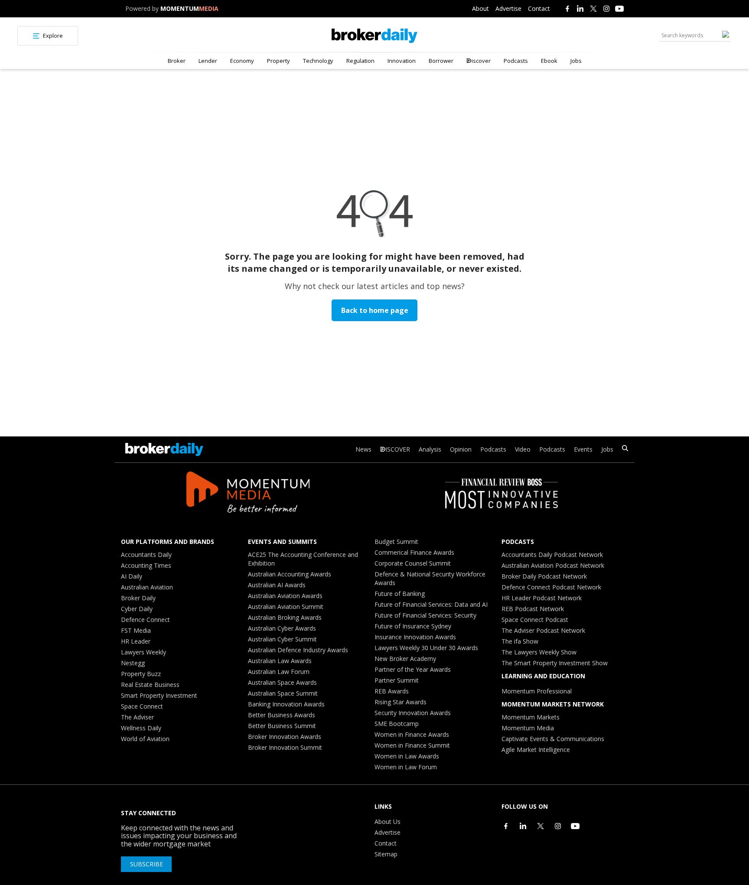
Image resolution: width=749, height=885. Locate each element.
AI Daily (131, 576)
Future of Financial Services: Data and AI (431, 604)
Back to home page (374, 310)
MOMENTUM (189, 8)
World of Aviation (145, 739)
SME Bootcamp (396, 723)
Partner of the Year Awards (412, 669)
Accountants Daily (146, 554)
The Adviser (137, 717)
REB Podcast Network (533, 609)
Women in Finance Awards (411, 734)
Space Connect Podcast (535, 619)
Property (278, 61)
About (480, 8)
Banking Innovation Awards (286, 704)
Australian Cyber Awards (282, 628)
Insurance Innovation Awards (415, 637)
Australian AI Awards (277, 585)
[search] (625, 449)
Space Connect (142, 706)
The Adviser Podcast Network (543, 630)
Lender (208, 61)
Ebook (549, 61)
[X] (593, 8)
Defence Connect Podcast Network (551, 587)
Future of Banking (399, 593)
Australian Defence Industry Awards (298, 650)
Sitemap (385, 854)
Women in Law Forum (405, 767)
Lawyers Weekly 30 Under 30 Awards (426, 648)
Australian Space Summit (283, 693)
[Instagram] (606, 8)
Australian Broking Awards (285, 617)
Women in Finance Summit (412, 745)
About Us (387, 821)
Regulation (360, 61)
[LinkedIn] (580, 8)
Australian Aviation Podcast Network (553, 565)
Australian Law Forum (278, 671)
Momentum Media (528, 728)
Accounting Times (146, 565)
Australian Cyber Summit (282, 639)
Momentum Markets (531, 717)
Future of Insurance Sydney (412, 626)
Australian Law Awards (280, 661)
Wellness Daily (141, 728)
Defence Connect (145, 619)
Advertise (508, 8)
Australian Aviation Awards (285, 596)
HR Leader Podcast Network (542, 598)
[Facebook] (567, 8)
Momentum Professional (537, 691)
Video (523, 449)
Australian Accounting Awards (289, 574)
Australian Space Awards (282, 682)
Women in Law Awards (406, 756)
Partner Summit (396, 680)
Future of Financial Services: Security (425, 615)
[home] (374, 36)
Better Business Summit (282, 726)
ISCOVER (397, 449)
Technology (318, 61)
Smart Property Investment (159, 695)
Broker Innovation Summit (285, 747)
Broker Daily (138, 598)
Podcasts (516, 61)
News (363, 449)
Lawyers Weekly (143, 652)
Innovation (402, 61)
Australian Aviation (147, 587)
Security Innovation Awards (412, 713)
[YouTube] (619, 8)
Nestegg (133, 663)
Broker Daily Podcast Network (544, 576)
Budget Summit (396, 541)
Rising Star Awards (400, 702)
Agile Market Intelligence (536, 749)
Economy (242, 61)
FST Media (136, 630)
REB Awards (391, 691)
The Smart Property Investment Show (555, 663)
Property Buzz (141, 674)
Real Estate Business (150, 684)
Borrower (441, 61)
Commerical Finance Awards (414, 552)
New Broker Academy (405, 658)
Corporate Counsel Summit (412, 563)
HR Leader (135, 641)
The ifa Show (520, 641)
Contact (539, 8)
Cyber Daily (137, 609)
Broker (177, 61)
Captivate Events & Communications (553, 739)
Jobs (576, 61)
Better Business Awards (281, 715)
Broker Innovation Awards (284, 736)
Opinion (461, 449)
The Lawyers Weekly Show (539, 652)
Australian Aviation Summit (285, 606)
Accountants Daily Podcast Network (552, 554)
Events (583, 449)
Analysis (430, 449)
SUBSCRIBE (146, 864)
